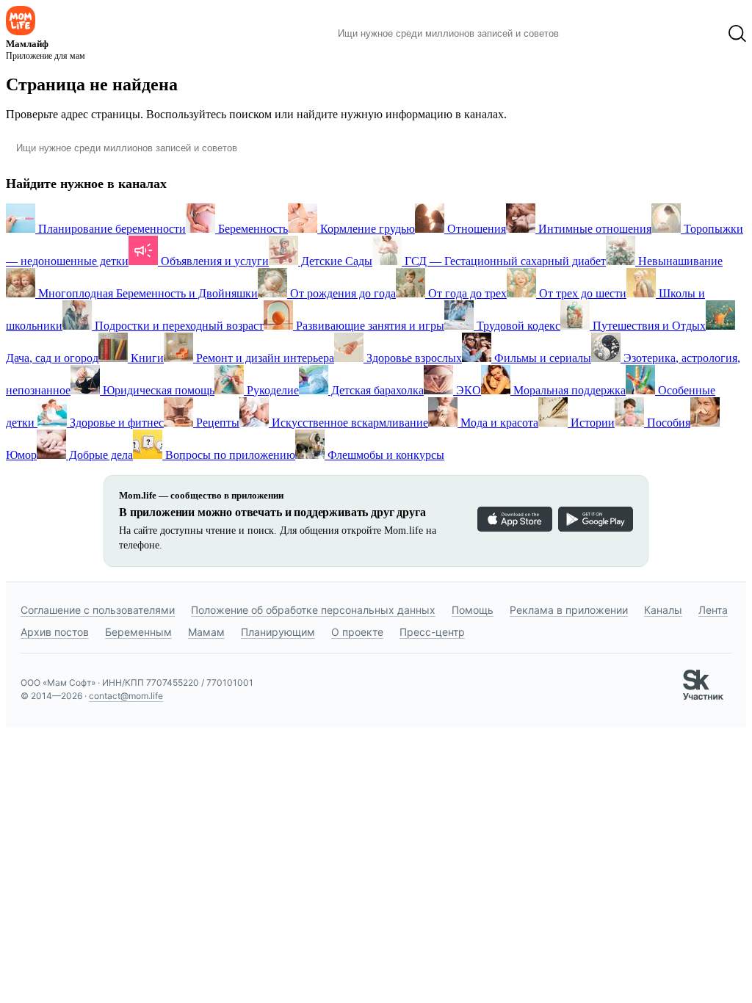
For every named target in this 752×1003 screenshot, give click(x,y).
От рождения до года (341, 293)
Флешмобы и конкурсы (384, 455)
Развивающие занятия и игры (368, 325)
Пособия (667, 422)
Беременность (251, 228)
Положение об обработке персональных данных (313, 610)
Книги (146, 358)
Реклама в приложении (569, 610)
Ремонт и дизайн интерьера (263, 358)
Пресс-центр (432, 632)
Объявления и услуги (213, 261)
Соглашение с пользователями (98, 610)
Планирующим (278, 632)
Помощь (473, 610)
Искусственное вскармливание (348, 422)
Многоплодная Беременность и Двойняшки (146, 293)
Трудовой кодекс (517, 325)
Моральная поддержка (568, 390)
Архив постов (55, 632)
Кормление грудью (366, 228)
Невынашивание (679, 261)
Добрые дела (99, 455)
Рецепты (216, 422)
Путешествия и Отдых (648, 325)
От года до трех (466, 293)
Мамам (206, 632)
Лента (713, 610)
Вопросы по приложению (228, 455)
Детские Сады (335, 261)
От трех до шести (581, 293)
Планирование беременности (110, 228)
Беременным (138, 632)
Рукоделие (271, 390)
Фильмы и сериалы (541, 358)
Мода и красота (498, 422)
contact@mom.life (126, 695)
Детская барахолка (376, 390)
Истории (591, 422)
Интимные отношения (593, 228)
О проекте (357, 632)
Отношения (475, 228)
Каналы (663, 610)
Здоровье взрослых (413, 358)
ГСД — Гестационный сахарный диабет (504, 261)
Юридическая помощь (157, 390)
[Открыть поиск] (737, 34)
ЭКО (467, 390)
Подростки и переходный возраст (178, 325)
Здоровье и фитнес (115, 422)
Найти (592, 34)
